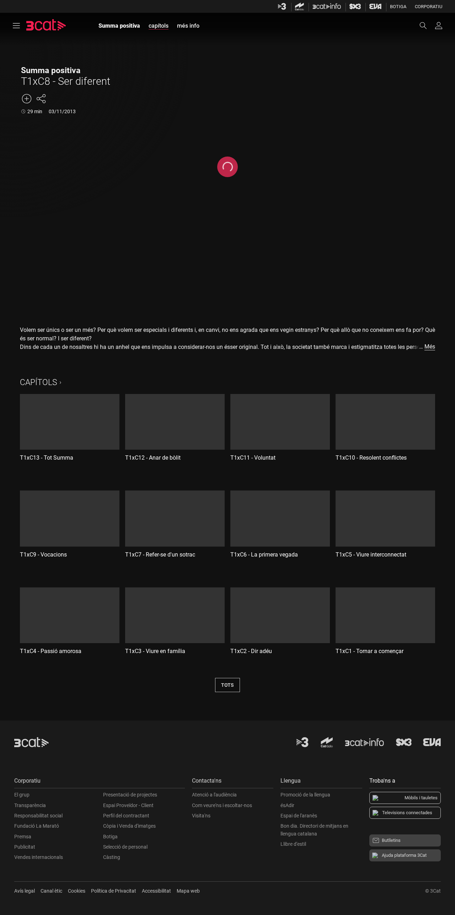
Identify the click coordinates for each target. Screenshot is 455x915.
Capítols (38, 382)
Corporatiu (428, 6)
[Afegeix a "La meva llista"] (26, 98)
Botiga (398, 6)
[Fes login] (438, 25)
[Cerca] (426, 25)
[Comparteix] (41, 98)
